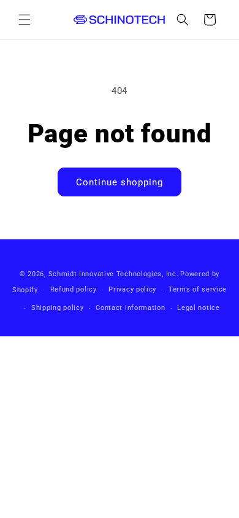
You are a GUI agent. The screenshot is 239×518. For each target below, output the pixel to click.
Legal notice (198, 308)
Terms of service (198, 289)
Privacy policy (132, 289)
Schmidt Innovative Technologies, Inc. (113, 274)
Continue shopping (119, 182)
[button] (24, 19)
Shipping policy (57, 308)
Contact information (130, 308)
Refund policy (73, 289)
